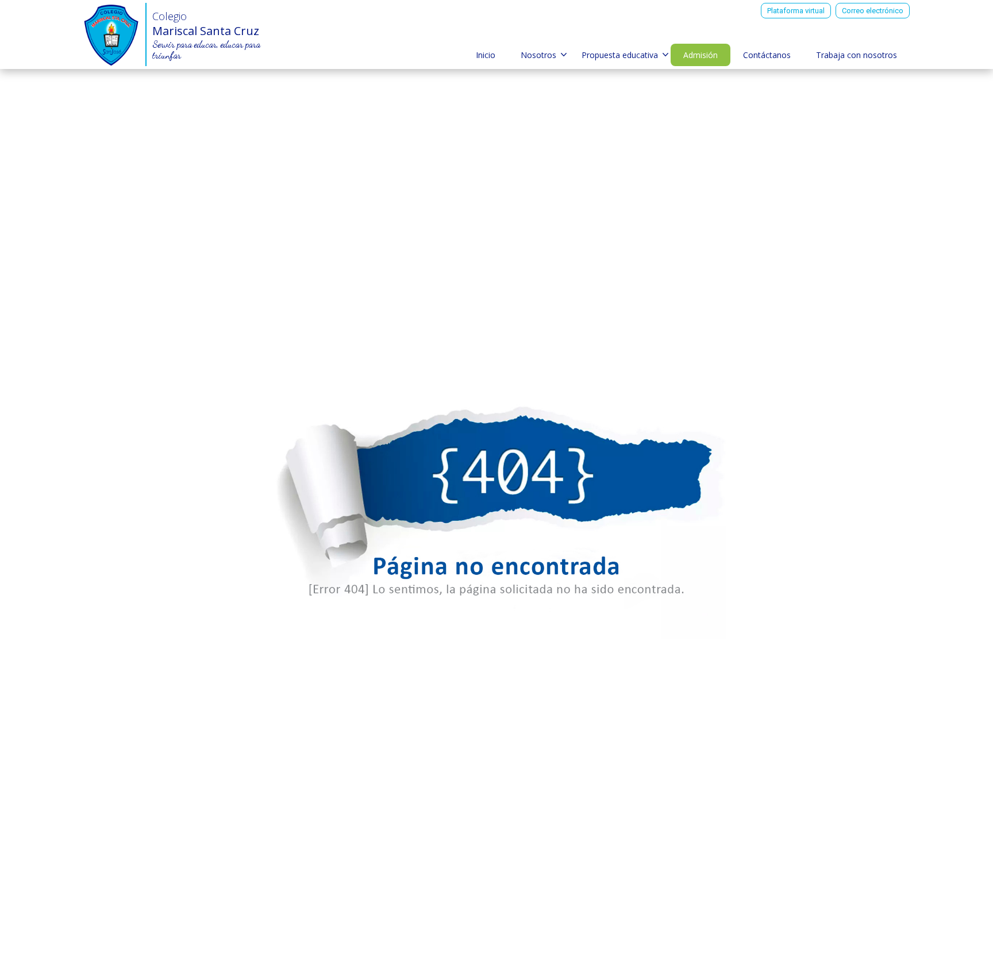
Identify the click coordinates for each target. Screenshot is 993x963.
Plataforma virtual (796, 10)
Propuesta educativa (620, 54)
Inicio (485, 54)
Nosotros (538, 54)
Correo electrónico (872, 10)
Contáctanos (767, 54)
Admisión (700, 54)
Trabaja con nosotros (856, 54)
